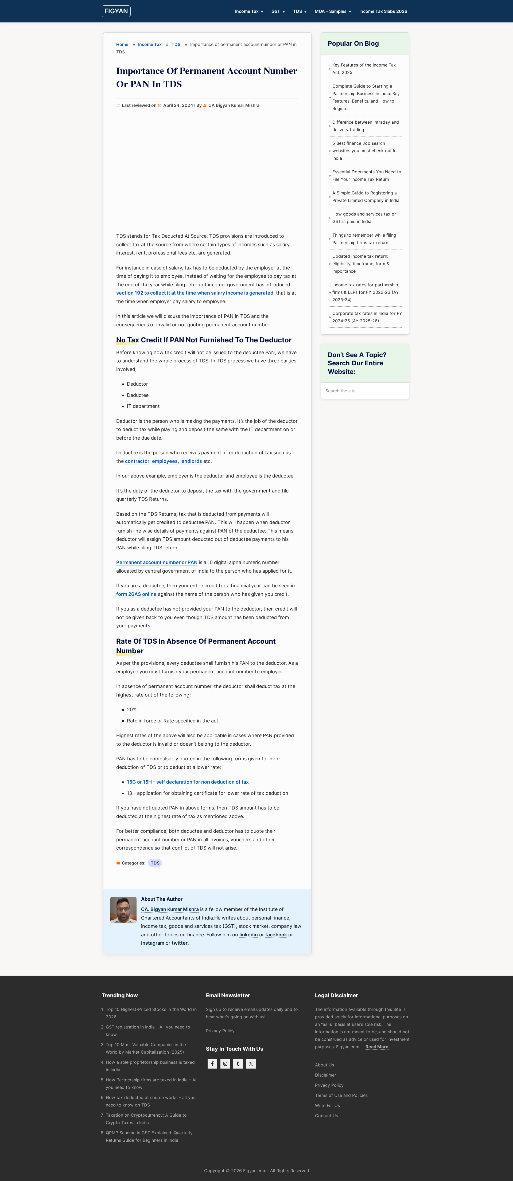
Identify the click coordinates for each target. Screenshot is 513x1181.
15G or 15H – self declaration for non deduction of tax (188, 782)
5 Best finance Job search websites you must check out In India (364, 150)
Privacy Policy (220, 1030)
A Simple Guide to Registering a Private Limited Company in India (365, 196)
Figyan (116, 11)
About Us (324, 1064)
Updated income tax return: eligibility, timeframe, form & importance (360, 263)
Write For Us (327, 1105)
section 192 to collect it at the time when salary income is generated (194, 293)
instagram (152, 943)
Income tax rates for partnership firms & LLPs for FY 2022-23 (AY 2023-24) (365, 292)
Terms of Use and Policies (341, 1095)
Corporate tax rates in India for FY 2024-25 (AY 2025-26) (367, 317)
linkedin (248, 934)
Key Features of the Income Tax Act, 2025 (364, 68)
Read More (377, 1047)
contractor (137, 461)
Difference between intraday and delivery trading (365, 125)
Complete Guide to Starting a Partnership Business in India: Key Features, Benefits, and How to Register (366, 97)
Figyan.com (254, 1170)
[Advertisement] (207, 172)
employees (165, 461)
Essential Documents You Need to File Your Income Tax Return (366, 175)
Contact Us (326, 1115)
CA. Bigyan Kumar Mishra (170, 909)
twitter (180, 943)
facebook (276, 934)
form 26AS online (136, 594)
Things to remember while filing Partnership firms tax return (364, 238)
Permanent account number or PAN (156, 562)
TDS (155, 863)
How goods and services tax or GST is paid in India (364, 217)
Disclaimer (325, 1075)
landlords (191, 461)
